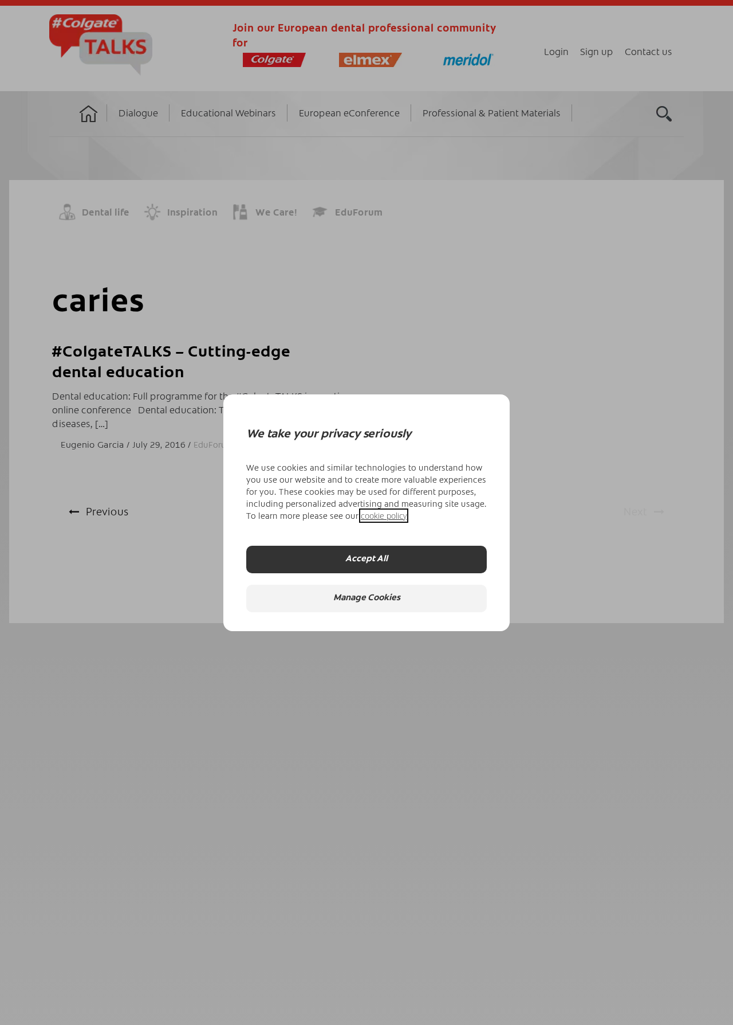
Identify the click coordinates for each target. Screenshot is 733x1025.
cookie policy (384, 515)
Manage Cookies (366, 598)
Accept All (366, 559)
